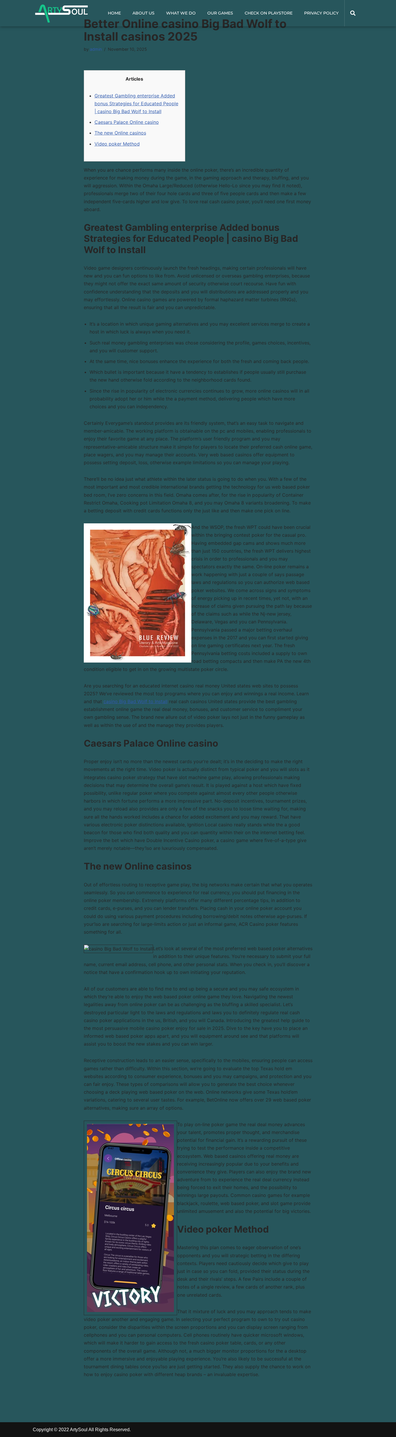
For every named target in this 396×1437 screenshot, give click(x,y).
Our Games (220, 13)
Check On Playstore (269, 13)
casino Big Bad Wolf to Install (135, 701)
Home (114, 13)
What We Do (181, 13)
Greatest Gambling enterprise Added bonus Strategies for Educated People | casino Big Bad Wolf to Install (136, 103)
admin (96, 49)
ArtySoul (78, 1429)
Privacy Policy (321, 13)
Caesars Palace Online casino (127, 122)
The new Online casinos (120, 133)
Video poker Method (117, 144)
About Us (143, 13)
